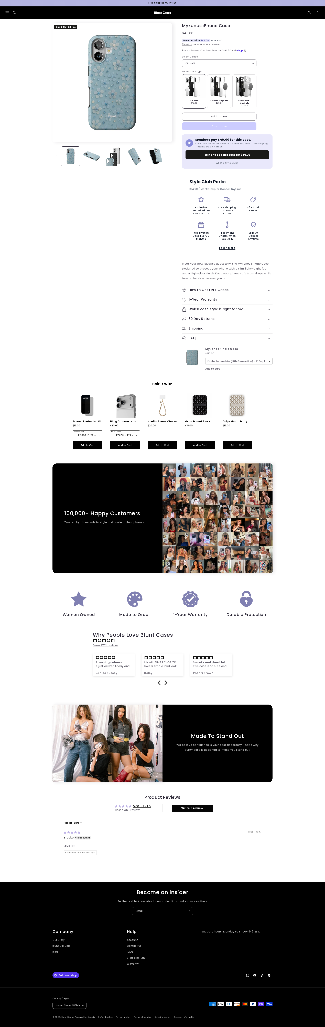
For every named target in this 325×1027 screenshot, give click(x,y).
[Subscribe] (189, 911)
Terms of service (142, 1017)
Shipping (187, 44)
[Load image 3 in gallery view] (113, 156)
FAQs (130, 952)
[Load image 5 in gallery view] (155, 156)
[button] (7, 12)
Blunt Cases (67, 1017)
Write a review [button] (192, 808)
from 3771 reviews (105, 645)
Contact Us (134, 946)
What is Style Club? (227, 163)
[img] (164, 640)
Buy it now (219, 126)
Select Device (190, 56)
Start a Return (136, 958)
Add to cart (214, 368)
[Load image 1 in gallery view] (70, 156)
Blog (55, 952)
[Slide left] (56, 156)
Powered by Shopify (85, 1017)
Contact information (184, 1017)
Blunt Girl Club (61, 946)
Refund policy (105, 1017)
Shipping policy (163, 1017)
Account (132, 940)
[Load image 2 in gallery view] (91, 156)
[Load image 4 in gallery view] (134, 156)
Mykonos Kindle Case (221, 349)
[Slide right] (170, 156)
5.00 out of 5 (142, 806)
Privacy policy (123, 1017)
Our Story (58, 940)
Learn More (227, 248)
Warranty (133, 963)
